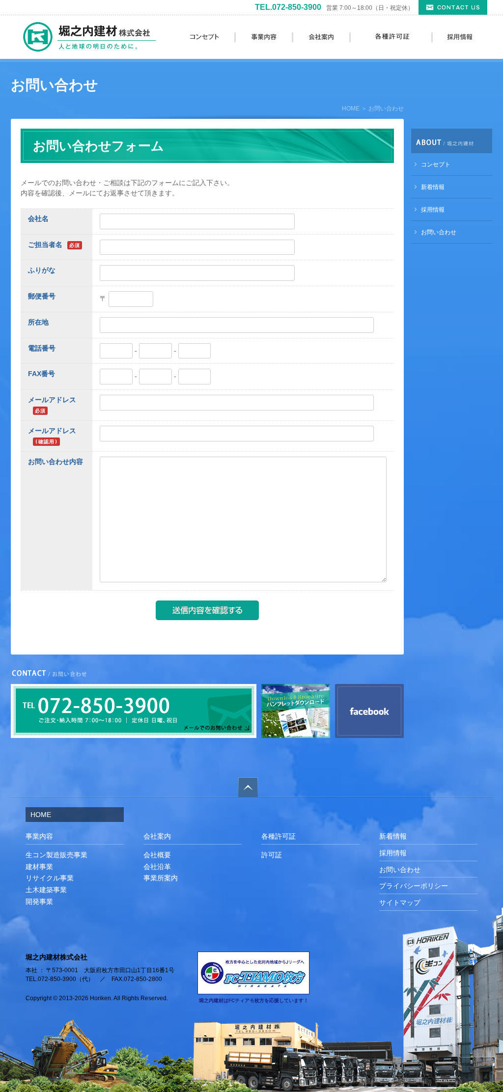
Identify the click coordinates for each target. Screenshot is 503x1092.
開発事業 (39, 901)
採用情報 (433, 209)
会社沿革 (157, 867)
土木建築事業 (46, 890)
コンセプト (435, 164)
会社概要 (157, 855)
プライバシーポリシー (413, 886)
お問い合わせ (438, 232)
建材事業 (39, 867)
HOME (351, 108)
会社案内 (157, 836)
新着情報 (433, 187)
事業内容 (39, 836)
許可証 (271, 855)
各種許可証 (278, 836)
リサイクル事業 (50, 878)
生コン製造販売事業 (56, 855)
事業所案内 (160, 878)
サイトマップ (399, 902)
